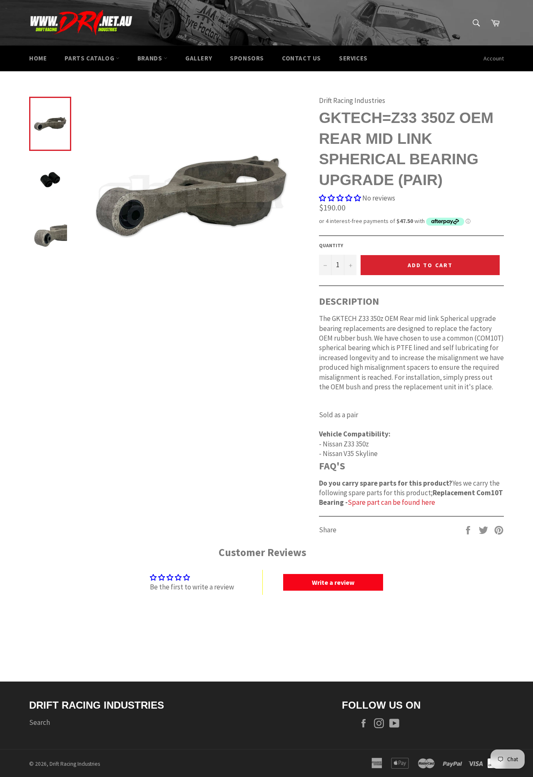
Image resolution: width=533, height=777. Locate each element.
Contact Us (301, 58)
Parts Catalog (90, 58)
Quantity (331, 245)
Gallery (198, 58)
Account (493, 58)
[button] (340, 198)
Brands (150, 58)
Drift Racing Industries (75, 763)
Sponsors (247, 58)
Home (38, 58)
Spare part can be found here (391, 502)
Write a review (333, 582)
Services (353, 58)
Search (39, 722)
